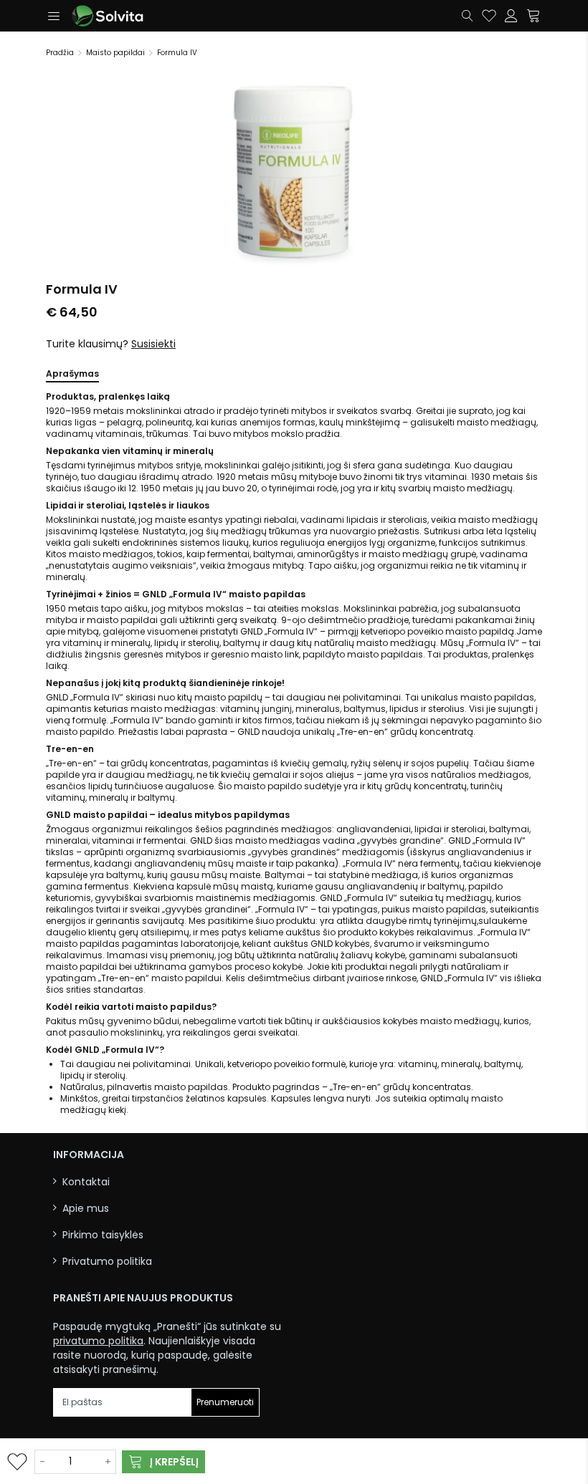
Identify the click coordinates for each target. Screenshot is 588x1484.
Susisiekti (153, 344)
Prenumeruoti (225, 1402)
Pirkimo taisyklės (102, 1235)
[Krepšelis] (534, 16)
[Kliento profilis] (511, 15)
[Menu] (53, 16)
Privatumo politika (107, 1262)
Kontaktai (86, 1182)
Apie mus (85, 1209)
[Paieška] (467, 15)
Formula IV (177, 52)
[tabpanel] (294, 753)
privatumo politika (98, 1341)
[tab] (72, 376)
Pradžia (60, 52)
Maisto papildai (115, 52)
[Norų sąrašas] (489, 16)
